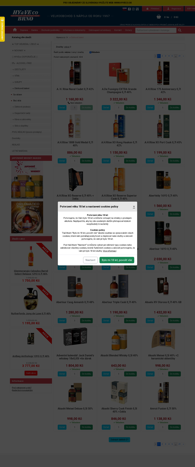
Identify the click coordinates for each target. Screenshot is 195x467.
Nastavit (90, 260)
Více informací (109, 251)
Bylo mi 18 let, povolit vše (117, 260)
